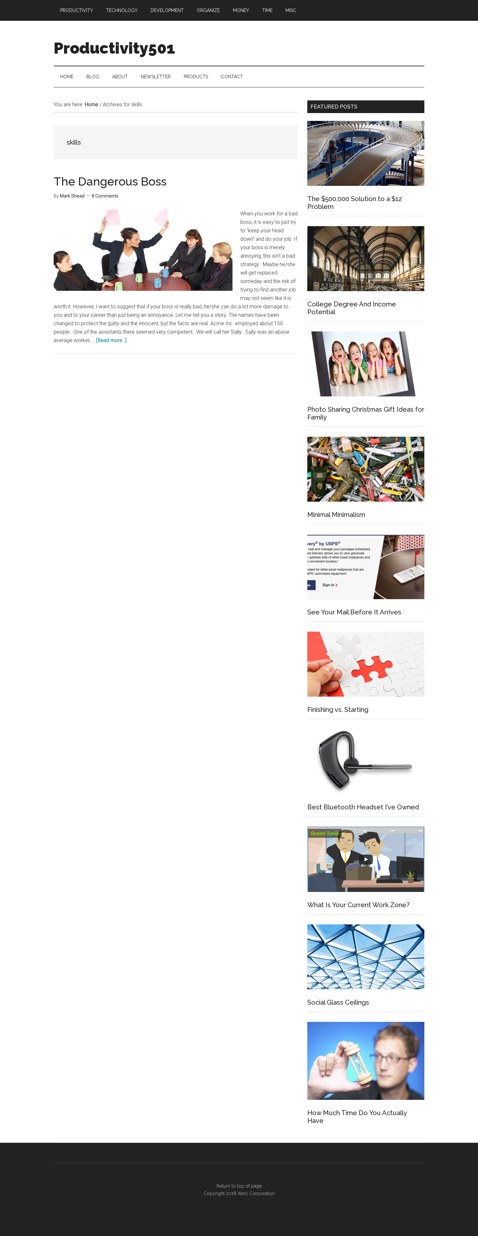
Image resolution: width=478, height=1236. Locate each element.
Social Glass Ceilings (338, 1002)
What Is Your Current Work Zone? (358, 905)
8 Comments (105, 196)
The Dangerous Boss (110, 181)
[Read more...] (111, 340)
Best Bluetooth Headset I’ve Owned (363, 807)
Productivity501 (114, 48)
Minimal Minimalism (336, 515)
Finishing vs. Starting (337, 710)
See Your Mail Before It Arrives (354, 612)
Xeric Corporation (256, 1193)
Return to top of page (239, 1186)
